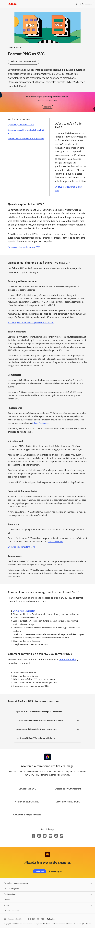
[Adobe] (12, 4)
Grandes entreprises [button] (11, 889)
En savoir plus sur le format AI (21, 546)
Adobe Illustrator (55, 541)
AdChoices (88, 924)
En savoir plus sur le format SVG (24, 247)
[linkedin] (42, 919)
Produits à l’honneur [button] (11, 911)
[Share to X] (39, 836)
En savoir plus (55, 871)
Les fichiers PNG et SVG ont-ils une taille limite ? (36, 738)
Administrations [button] (9, 894)
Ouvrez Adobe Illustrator (24, 610)
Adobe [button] (6, 905)
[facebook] (29, 919)
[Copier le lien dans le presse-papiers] (61, 836)
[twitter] (38, 919)
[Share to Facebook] (33, 836)
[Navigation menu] (3, 4)
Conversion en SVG (27, 788)
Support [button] (7, 900)
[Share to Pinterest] (50, 836)
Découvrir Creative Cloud (23, 61)
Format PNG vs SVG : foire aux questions (26, 138)
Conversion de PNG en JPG (68, 801)
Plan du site (77, 924)
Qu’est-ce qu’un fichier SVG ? (21, 124)
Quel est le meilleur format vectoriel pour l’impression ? (39, 711)
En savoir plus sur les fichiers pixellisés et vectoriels (31, 322)
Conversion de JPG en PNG (27, 801)
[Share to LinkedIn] (45, 836)
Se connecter (87, 4)
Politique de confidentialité (42, 924)
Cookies (69, 924)
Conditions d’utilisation (58, 924)
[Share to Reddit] (56, 836)
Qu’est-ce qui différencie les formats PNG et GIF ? (36, 729)
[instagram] (33, 919)
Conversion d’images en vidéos (27, 814)
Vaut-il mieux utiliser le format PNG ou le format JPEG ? (39, 720)
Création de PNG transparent (68, 788)
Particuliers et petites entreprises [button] (16, 883)
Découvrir (47, 107)
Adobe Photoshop (40, 423)
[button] (77, 4)
